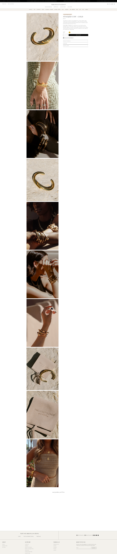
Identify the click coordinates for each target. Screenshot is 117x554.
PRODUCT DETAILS (66, 41)
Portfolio (55, 545)
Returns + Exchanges (28, 547)
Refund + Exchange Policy (29, 548)
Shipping (26, 545)
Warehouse (39, 536)
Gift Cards (4, 547)
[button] (4, 4)
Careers (55, 550)
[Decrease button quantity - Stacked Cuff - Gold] (64, 35)
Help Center (27, 550)
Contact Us (27, 544)
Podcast (55, 548)
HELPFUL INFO (66, 45)
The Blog (55, 547)
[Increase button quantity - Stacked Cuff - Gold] (67, 35)
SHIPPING (65, 43)
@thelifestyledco (81, 535)
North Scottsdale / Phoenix (29, 536)
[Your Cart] (114, 4)
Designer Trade (4, 545)
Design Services (56, 544)
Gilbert (19, 536)
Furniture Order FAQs (28, 551)
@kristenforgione (89, 535)
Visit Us (3, 544)
